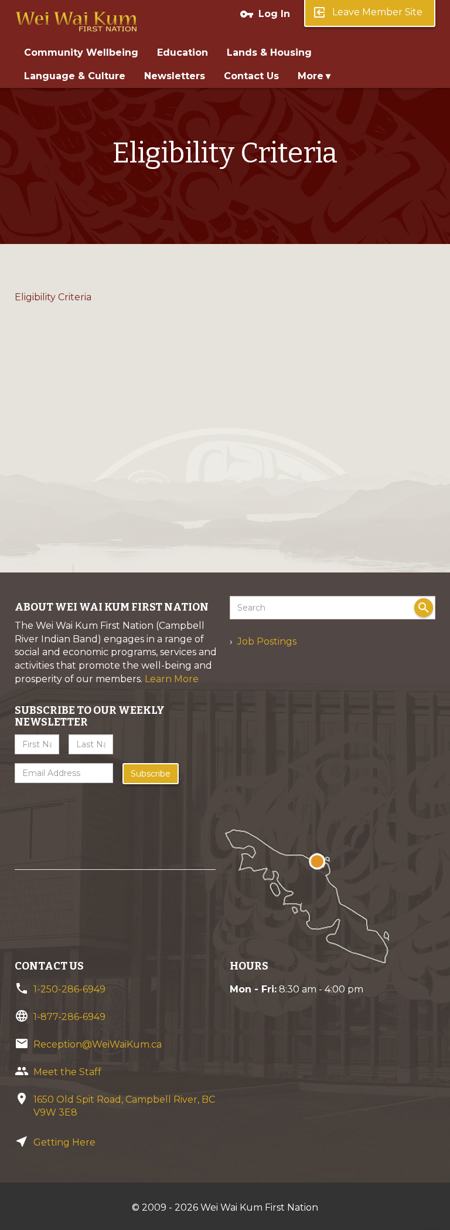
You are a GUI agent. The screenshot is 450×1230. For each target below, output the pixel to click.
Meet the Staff (67, 1071)
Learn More (172, 679)
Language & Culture (74, 76)
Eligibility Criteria (53, 297)
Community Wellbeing (81, 52)
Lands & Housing (269, 52)
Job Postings (266, 641)
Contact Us (251, 76)
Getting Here (64, 1142)
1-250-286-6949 (69, 989)
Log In (265, 14)
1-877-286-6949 (69, 1016)
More (310, 76)
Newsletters (174, 76)
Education (182, 52)
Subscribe (151, 773)
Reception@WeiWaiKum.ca (97, 1044)
